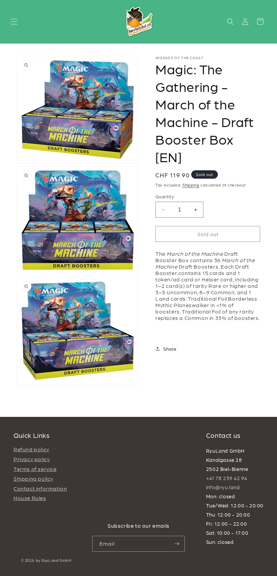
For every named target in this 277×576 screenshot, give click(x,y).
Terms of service (35, 469)
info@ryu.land (223, 487)
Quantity (164, 196)
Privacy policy (32, 459)
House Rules (30, 498)
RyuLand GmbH (56, 560)
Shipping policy (33, 478)
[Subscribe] (177, 544)
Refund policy (31, 449)
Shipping (190, 184)
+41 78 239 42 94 (226, 478)
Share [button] (170, 348)
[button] (14, 21)
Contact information (40, 488)
